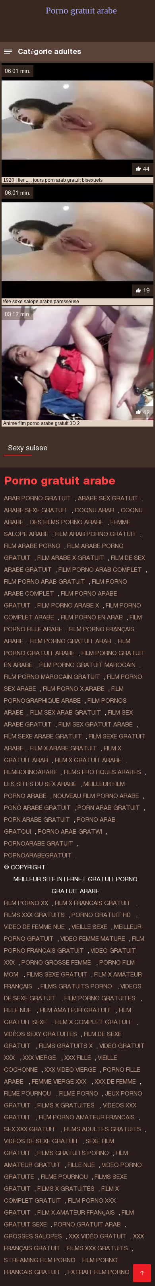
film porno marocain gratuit (52, 677)
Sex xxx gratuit (30, 1129)
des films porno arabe (67, 522)
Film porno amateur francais (87, 1117)
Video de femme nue (34, 927)
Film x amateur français (76, 1212)
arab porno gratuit (37, 498)
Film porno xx (26, 903)
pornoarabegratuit (38, 855)
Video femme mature (92, 939)
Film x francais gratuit (93, 903)
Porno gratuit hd (102, 915)
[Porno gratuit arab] (142, 1273)
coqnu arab (94, 510)
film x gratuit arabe (88, 760)
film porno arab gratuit (44, 582)
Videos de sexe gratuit (41, 1141)
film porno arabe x (68, 605)
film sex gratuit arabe (95, 724)
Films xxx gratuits (34, 915)
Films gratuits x (66, 1046)
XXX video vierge (70, 1070)
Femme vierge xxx (60, 1081)
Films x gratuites (66, 1105)
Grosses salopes (33, 1236)
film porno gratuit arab (70, 641)
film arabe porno (32, 546)
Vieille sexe (89, 927)
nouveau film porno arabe (96, 796)
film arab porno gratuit (95, 534)
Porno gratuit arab (87, 1224)
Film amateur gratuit (76, 1010)
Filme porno (78, 1093)
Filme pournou (28, 1093)
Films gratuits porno (77, 986)
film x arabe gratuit (63, 748)
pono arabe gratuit (37, 808)
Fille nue (18, 1010)
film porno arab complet (100, 570)
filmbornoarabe (30, 772)
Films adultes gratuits (102, 1129)
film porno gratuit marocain (87, 665)
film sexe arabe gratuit (43, 736)
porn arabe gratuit (37, 820)
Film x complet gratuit (94, 1022)
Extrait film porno (99, 1272)
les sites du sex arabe (40, 784)
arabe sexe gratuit (36, 510)
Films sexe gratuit (57, 974)
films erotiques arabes (102, 772)
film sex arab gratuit (65, 712)
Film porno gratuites (100, 998)
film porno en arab (92, 617)
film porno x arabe (74, 689)
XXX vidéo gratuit (97, 1236)
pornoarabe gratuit (38, 843)
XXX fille (77, 1058)
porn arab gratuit (109, 808)
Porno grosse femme (57, 962)
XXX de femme (115, 1081)
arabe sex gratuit (108, 498)
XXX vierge (40, 1058)
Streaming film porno (40, 1260)
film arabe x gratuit (70, 558)
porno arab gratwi (70, 831)
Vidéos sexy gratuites (40, 1034)
